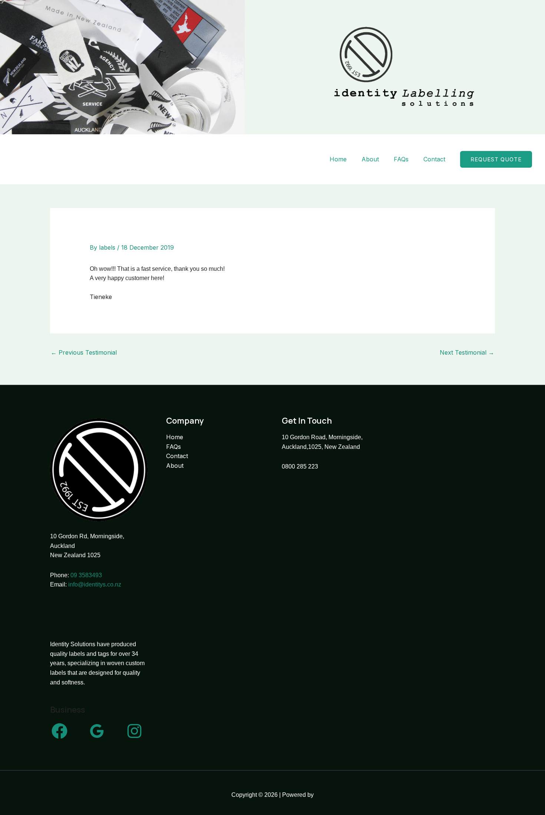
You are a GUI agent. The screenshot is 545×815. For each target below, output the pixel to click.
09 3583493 (86, 575)
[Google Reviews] (96, 731)
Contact (434, 159)
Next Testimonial (467, 352)
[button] (496, 159)
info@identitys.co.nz (94, 584)
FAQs (401, 159)
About (370, 159)
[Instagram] (134, 731)
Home (338, 159)
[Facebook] (59, 731)
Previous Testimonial (84, 352)
